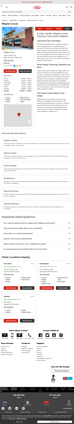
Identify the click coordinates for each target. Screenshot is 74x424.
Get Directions (10, 71)
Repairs (67, 28)
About (39, 350)
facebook (40, 334)
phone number (30, 334)
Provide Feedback (62, 371)
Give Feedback (67, 408)
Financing (46, 405)
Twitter (9, 408)
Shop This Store (25, 71)
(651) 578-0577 (8, 307)
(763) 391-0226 (8, 60)
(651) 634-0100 (8, 274)
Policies (39, 348)
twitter (47, 334)
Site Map (39, 354)
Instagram (61, 334)
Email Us (7, 63)
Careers (39, 352)
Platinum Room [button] (24, 97)
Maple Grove (10, 24)
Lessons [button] (8, 97)
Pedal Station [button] (25, 279)
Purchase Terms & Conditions (32, 388)
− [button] (29, 122)
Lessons (49, 28)
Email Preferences (7, 352)
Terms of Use (12, 418)
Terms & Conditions (25, 412)
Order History (5, 346)
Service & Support (42, 346)
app (12, 334)
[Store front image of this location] (17, 38)
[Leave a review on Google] (17, 66)
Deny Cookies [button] (19, 421)
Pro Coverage (26, 350)
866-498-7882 (19, 395)
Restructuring (41, 360)
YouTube (54, 334)
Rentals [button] (8, 101)
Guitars (4, 15)
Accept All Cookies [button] (54, 421)
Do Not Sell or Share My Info (54, 388)
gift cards (19, 334)
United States (13, 20)
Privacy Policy (47, 415)
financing (4, 334)
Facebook (3, 408)
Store (40, 28)
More (69, 15)
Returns (3, 348)
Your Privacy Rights (40, 389)
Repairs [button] (8, 99)
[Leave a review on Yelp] (20, 66)
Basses (55, 15)
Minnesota (22, 20)
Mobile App (69, 405)
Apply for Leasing (27, 348)
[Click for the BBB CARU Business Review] (67, 378)
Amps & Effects (13, 15)
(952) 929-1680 (45, 274)
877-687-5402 (55, 395)
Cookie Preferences (21, 418)
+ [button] (29, 120)
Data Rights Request (63, 388)
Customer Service (28, 405)
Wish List (4, 350)
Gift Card (4, 405)
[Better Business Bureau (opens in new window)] (53, 378)
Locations (4, 20)
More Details (27, 288)
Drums (42, 15)
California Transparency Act (23, 389)
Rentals (58, 28)
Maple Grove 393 (32, 20)
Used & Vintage (24, 15)
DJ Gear (48, 15)
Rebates (24, 346)
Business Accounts (7, 354)
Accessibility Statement (44, 358)
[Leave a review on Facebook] (14, 66)
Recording (62, 15)
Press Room (26, 352)
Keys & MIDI (35, 15)
